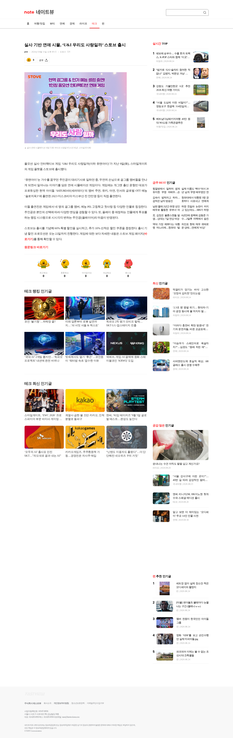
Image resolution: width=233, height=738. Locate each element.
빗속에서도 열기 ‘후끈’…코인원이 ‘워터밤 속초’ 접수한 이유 (84, 358)
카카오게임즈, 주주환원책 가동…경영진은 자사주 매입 (82, 453)
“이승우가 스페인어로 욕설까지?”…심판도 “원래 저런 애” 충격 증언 (191, 352)
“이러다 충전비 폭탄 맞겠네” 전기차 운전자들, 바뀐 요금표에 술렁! (191, 334)
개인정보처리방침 (61, 708)
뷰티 (52, 23)
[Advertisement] (86, 493)
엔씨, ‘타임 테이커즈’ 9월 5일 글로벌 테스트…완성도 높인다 (126, 417)
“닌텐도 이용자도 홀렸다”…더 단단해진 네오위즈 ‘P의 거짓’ (126, 453)
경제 (72, 23)
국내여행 (160, 94)
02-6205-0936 (34, 722)
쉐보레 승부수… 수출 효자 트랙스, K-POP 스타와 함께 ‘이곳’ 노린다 (173, 57)
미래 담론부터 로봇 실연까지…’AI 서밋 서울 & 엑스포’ (82, 323)
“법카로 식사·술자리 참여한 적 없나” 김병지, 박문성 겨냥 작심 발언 (173, 73)
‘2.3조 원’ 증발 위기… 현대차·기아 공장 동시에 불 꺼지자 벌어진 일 (191, 317)
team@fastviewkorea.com (70, 722)
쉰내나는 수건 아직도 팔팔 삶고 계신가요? (176, 469)
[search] (205, 12)
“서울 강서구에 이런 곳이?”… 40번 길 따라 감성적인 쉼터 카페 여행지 (191, 485)
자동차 (159, 61)
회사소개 (47, 708)
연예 (62, 23)
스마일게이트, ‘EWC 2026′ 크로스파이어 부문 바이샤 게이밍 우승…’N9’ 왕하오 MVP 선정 (43, 417)
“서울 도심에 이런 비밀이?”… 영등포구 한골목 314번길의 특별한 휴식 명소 (173, 106)
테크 (94, 23)
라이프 (83, 23)
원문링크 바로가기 (36, 247)
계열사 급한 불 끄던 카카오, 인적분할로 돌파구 (84, 417)
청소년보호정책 (77, 708)
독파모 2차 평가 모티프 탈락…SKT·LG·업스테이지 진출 (124, 323)
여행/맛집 (39, 23)
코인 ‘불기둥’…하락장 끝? (40, 321)
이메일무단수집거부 (95, 708)
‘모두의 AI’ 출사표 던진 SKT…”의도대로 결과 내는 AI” (42, 453)
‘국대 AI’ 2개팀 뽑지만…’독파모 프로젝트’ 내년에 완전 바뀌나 (43, 358)
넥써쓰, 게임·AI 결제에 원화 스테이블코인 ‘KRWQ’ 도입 (126, 358)
